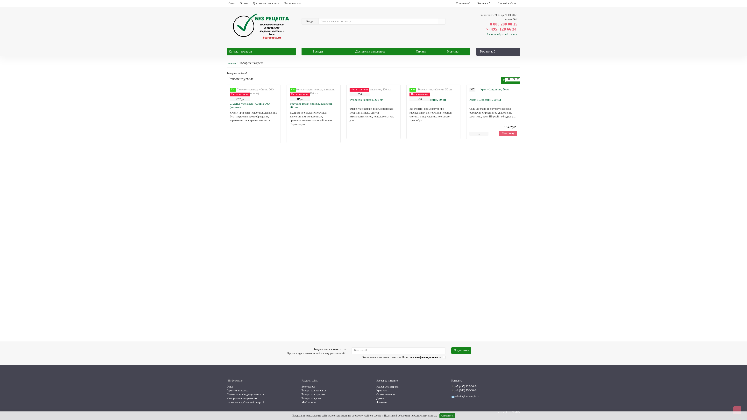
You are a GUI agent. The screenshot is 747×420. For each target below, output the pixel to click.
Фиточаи (381, 402)
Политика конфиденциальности (245, 394)
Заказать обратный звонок (502, 34)
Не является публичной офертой (246, 402)
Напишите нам (292, 3)
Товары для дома (311, 398)
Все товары (308, 386)
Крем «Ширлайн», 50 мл (485, 99)
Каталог (240, 51)
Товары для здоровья (314, 390)
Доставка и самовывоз (266, 3)
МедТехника (309, 402)
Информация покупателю (242, 398)
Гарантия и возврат (238, 390)
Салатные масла (385, 394)
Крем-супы (382, 390)
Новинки (453, 51)
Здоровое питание (387, 380)
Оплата (244, 3)
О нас (232, 3)
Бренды (318, 51)
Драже (380, 398)
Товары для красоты (313, 394)
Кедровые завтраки (387, 386)
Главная (231, 63)
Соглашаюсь (447, 415)
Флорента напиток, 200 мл (366, 99)
